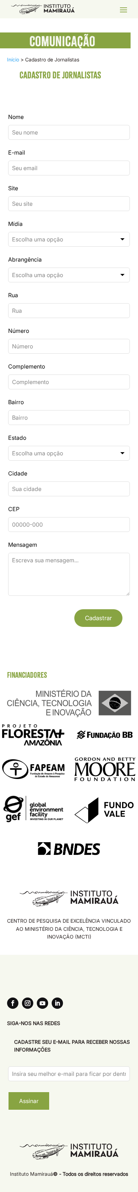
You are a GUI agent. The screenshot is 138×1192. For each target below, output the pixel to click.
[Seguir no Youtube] (42, 1003)
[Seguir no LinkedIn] (57, 1003)
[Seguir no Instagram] (27, 1003)
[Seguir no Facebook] (12, 1003)
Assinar (29, 1100)
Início (13, 59)
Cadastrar (98, 618)
